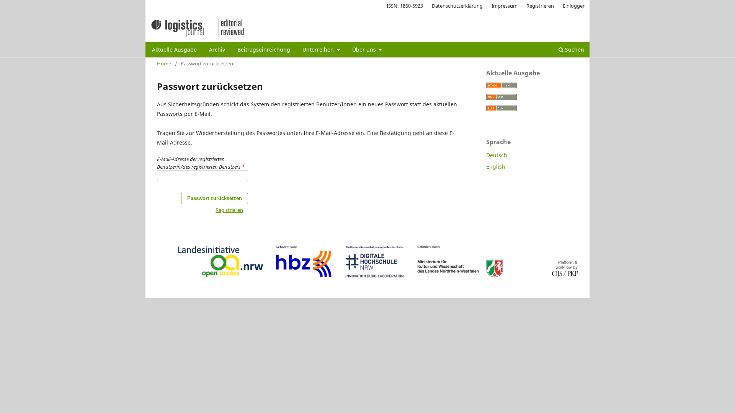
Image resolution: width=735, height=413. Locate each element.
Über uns (364, 49)
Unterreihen (318, 49)
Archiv (217, 49)
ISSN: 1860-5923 (405, 5)
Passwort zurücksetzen (214, 198)
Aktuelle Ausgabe (174, 49)
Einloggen (574, 5)
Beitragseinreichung (263, 49)
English (495, 166)
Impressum (505, 5)
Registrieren (540, 5)
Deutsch (496, 155)
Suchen (574, 49)
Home (164, 63)
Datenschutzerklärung (457, 5)
